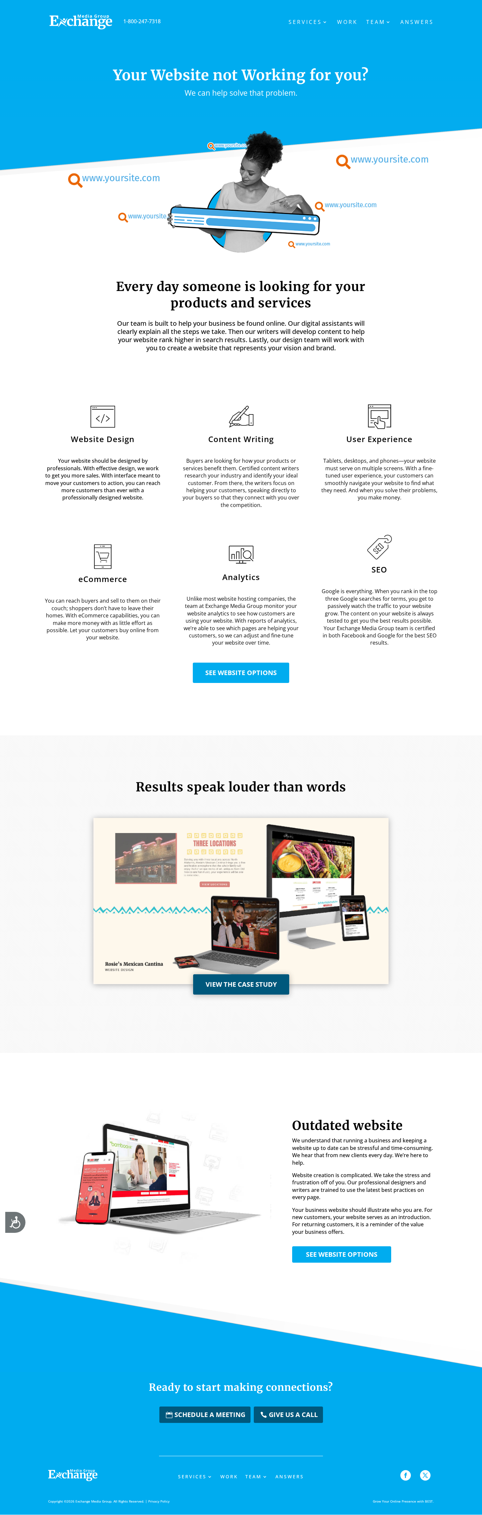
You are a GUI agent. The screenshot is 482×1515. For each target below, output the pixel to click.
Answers (417, 23)
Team (375, 23)
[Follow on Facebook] (405, 1475)
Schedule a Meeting (209, 1414)
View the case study (241, 984)
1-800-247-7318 (142, 21)
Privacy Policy (159, 1501)
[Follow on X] (425, 1475)
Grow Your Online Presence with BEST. (403, 1501)
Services (305, 23)
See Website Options (241, 672)
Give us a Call (293, 1414)
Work (347, 23)
